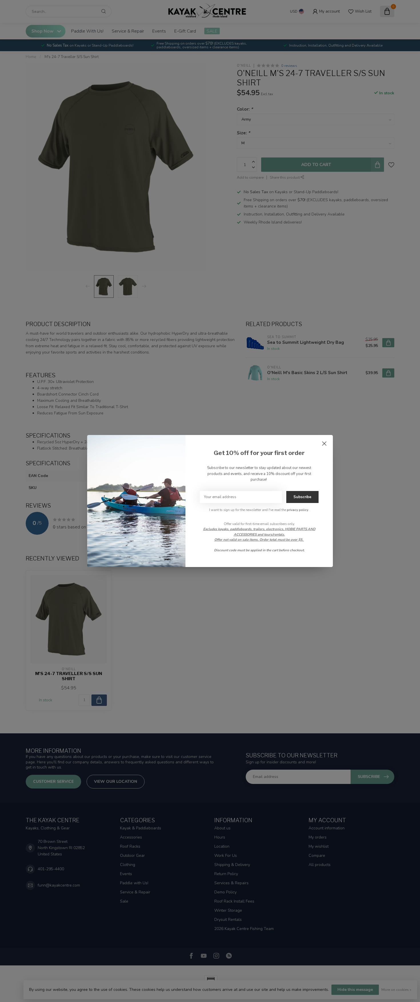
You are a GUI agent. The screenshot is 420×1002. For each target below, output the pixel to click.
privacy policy (297, 510)
